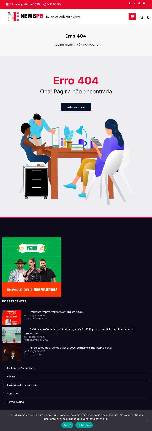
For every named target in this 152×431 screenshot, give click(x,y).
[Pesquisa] (141, 17)
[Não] (147, 420)
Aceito (67, 425)
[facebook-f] (129, 3)
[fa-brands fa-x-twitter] (134, 3)
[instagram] (139, 3)
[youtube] (144, 3)
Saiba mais (84, 425)
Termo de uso (15, 402)
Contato (12, 376)
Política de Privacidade (21, 368)
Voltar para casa (76, 107)
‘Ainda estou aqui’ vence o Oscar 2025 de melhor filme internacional (70, 347)
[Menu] (132, 16)
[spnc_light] (148, 17)
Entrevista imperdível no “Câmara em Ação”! (56, 312)
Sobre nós (13, 393)
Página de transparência (22, 385)
